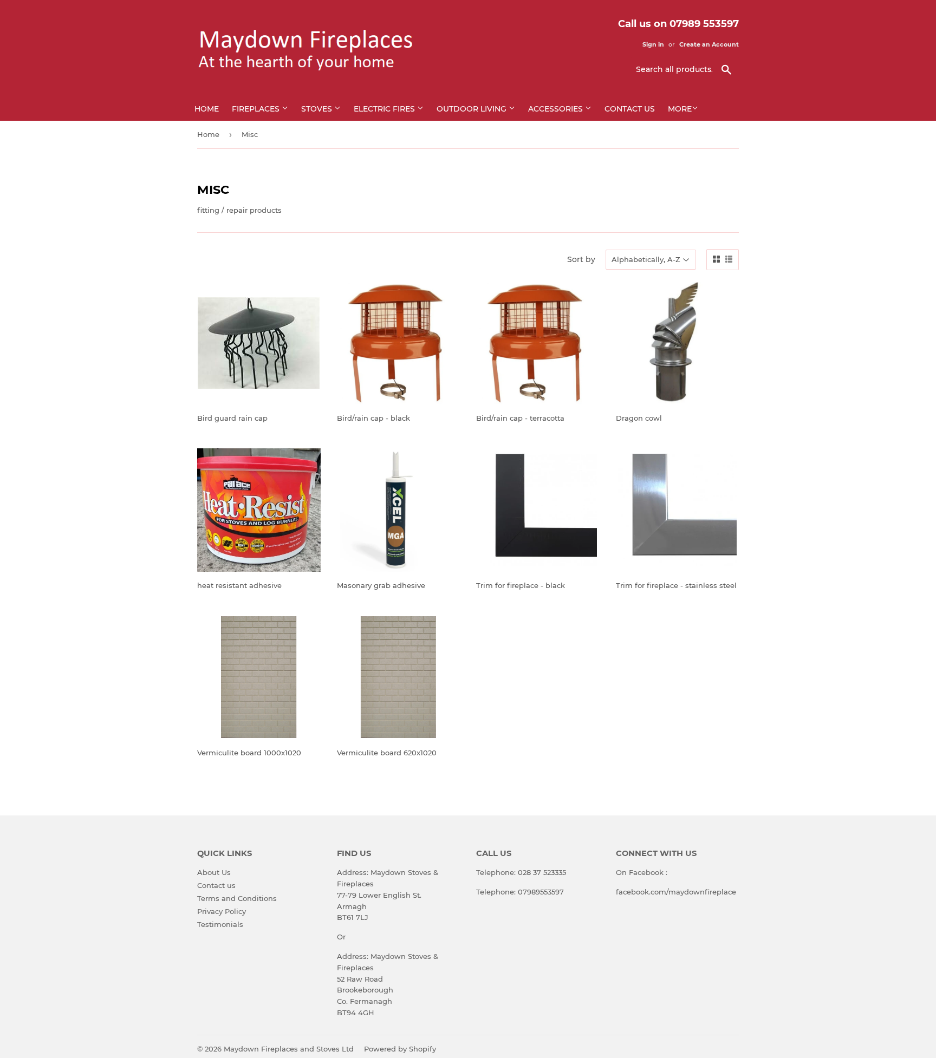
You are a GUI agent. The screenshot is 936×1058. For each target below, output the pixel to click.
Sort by (581, 259)
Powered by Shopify (400, 1048)
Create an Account (709, 44)
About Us (214, 872)
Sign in (653, 44)
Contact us (629, 109)
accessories (556, 109)
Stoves (317, 109)
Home (206, 109)
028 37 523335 (542, 872)
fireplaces (257, 109)
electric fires (385, 109)
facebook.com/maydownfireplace (676, 891)
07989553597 (541, 891)
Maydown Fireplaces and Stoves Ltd (289, 1048)
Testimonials (220, 924)
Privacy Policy (221, 911)
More (680, 109)
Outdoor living (473, 109)
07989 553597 (704, 24)
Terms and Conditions (237, 898)
